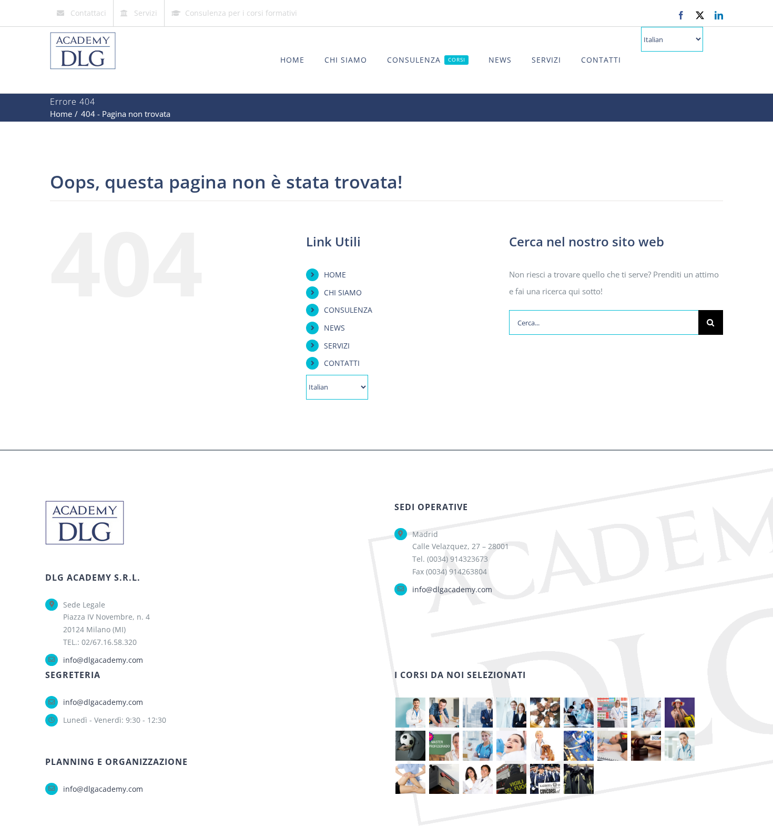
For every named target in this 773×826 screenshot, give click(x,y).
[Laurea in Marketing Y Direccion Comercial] (511, 712)
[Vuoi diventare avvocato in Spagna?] (646, 745)
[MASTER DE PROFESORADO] (444, 745)
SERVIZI (337, 346)
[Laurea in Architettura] (444, 712)
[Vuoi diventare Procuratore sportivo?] (410, 745)
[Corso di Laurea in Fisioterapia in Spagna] (410, 778)
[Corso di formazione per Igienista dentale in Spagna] (511, 745)
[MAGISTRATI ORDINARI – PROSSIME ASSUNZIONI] (578, 778)
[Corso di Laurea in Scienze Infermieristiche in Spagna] (477, 745)
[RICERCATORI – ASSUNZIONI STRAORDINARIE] (477, 778)
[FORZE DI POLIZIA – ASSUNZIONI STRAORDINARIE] (545, 778)
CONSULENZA (348, 310)
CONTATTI (342, 363)
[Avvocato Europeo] (578, 745)
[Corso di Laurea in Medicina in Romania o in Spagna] (679, 745)
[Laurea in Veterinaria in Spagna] (545, 745)
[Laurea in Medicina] (410, 712)
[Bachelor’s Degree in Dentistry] (646, 712)
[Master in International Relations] (545, 712)
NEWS (334, 328)
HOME (335, 275)
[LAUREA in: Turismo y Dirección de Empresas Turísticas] (679, 712)
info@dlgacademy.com (103, 660)
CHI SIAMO (343, 292)
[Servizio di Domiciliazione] (444, 778)
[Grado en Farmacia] (612, 712)
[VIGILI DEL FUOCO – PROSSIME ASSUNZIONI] (511, 778)
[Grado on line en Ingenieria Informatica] (578, 712)
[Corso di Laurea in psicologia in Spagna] (612, 745)
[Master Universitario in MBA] (477, 712)
